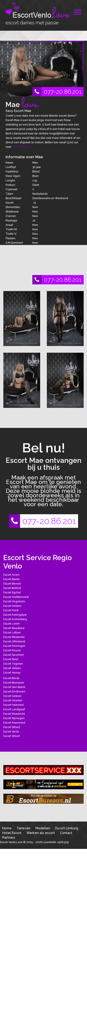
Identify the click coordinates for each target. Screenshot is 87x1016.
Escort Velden (12, 668)
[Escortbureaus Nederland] (43, 799)
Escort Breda (11, 678)
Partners (8, 837)
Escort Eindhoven (14, 691)
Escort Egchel (12, 592)
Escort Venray (12, 672)
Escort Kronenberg (15, 619)
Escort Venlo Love (11, 842)
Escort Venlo (11, 731)
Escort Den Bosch (14, 687)
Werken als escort (41, 833)
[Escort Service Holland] (43, 770)
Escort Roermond (14, 722)
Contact (66, 833)
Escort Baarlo (11, 579)
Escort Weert (11, 736)
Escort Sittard (11, 727)
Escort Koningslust (15, 614)
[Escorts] (43, 784)
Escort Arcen (11, 574)
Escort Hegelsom (14, 601)
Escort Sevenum (13, 654)
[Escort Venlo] (36, 14)
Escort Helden (12, 605)
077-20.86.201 (62, 91)
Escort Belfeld (12, 588)
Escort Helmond (13, 704)
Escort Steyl (10, 659)
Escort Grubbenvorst (16, 597)
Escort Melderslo (14, 637)
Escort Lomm (11, 623)
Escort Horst (11, 610)
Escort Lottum (12, 632)
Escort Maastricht (14, 713)
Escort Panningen (14, 646)
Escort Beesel (12, 583)
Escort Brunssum (13, 682)
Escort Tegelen (13, 663)
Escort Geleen (12, 696)
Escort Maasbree (14, 628)
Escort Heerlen (12, 700)
